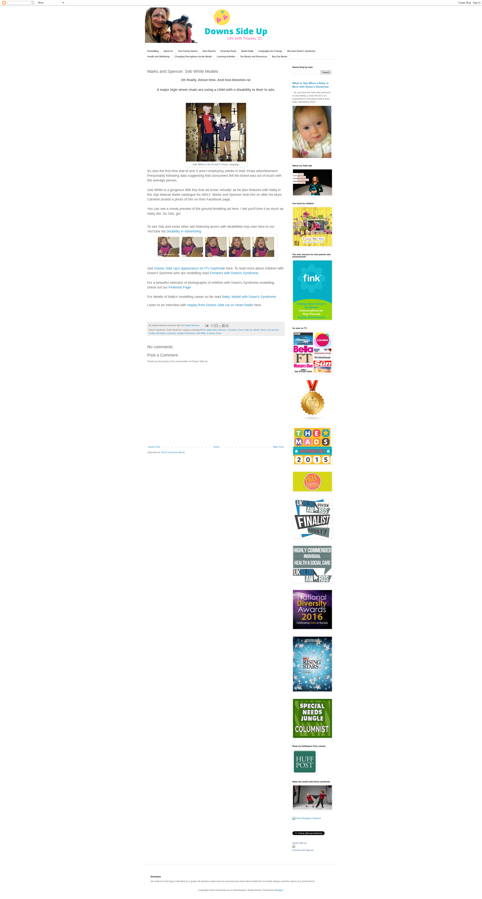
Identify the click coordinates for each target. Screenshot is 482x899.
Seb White (201, 333)
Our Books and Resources (253, 56)
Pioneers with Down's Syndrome (234, 273)
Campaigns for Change (270, 51)
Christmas (232, 330)
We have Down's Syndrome (301, 51)
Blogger (279, 890)
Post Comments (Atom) (173, 452)
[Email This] (213, 325)
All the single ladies (208, 330)
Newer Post (154, 447)
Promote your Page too (302, 850)
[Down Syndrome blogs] (312, 420)
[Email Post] (206, 325)
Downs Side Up (245, 330)
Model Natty (247, 51)
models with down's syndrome (162, 333)
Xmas (218, 333)
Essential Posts (228, 51)
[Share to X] (220, 325)
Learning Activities (226, 56)
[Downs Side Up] (293, 847)
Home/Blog (153, 51)
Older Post (278, 447)
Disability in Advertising (183, 231)
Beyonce (222, 330)
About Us (168, 51)
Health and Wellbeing (158, 56)
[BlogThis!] (216, 325)
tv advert (211, 333)
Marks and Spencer (270, 330)
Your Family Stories (188, 51)
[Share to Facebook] (223, 325)
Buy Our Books (279, 56)
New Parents (209, 51)
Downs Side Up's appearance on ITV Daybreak (189, 268)
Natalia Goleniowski (186, 333)
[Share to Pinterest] (227, 325)
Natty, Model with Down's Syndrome (249, 297)
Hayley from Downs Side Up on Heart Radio (220, 305)
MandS (256, 330)
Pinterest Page (180, 287)
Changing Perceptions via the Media (193, 56)
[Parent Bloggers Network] (306, 818)
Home (216, 447)
